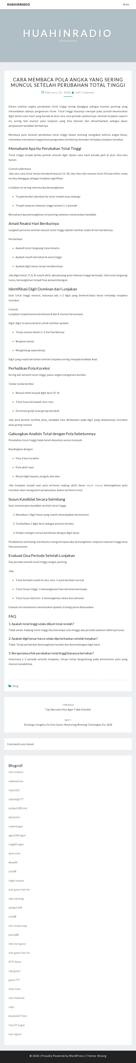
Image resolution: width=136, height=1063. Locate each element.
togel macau (16, 880)
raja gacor (14, 971)
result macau (94, 485)
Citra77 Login (16, 1025)
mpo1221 (14, 790)
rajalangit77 (15, 799)
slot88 (12, 871)
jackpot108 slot (17, 808)
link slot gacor (17, 943)
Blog (126, 4)
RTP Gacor (14, 961)
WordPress (76, 1056)
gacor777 (14, 980)
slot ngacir (15, 1034)
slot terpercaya (17, 925)
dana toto (14, 853)
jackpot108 (15, 907)
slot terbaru (15, 772)
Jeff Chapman (85, 92)
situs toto (14, 989)
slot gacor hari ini (19, 889)
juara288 (13, 934)
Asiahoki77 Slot (17, 1016)
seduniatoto (15, 781)
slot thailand (16, 998)
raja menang (16, 898)
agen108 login (17, 835)
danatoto (14, 817)
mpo (11, 1007)
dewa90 (13, 862)
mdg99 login (16, 844)
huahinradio (18, 4)
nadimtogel (15, 826)
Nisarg (101, 1056)
